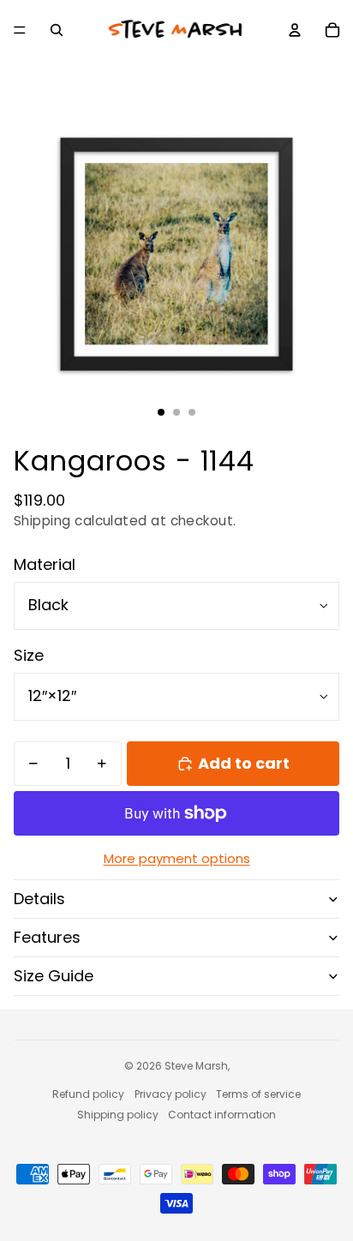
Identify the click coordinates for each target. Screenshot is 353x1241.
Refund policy (88, 1094)
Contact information (222, 1114)
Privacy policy (170, 1094)
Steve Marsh (196, 1065)
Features (47, 937)
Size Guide (53, 975)
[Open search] (56, 30)
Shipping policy (118, 1114)
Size (29, 655)
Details (39, 898)
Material (44, 564)
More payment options (177, 858)
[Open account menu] (295, 30)
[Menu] (19, 30)
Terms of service (258, 1094)
